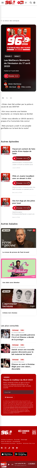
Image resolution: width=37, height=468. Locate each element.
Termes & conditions (7, 439)
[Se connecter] (34, 2)
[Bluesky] (13, 448)
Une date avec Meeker (11, 282)
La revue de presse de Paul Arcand (15, 252)
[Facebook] (3, 98)
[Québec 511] (34, 434)
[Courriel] (11, 98)
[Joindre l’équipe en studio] (25, 2)
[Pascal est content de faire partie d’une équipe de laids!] (5, 150)
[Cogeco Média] (23, 433)
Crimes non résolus (9, 313)
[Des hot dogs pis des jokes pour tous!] (5, 202)
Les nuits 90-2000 (21, 463)
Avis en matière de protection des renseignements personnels (19, 406)
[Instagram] (5, 448)
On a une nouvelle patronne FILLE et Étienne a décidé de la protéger (23, 337)
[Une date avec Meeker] (18, 268)
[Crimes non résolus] (18, 299)
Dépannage (24, 439)
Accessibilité (16, 441)
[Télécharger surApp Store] (7, 454)
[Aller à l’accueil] (10, 4)
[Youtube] (17, 448)
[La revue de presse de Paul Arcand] (18, 238)
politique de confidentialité (16, 411)
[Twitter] (7, 98)
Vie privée (17, 439)
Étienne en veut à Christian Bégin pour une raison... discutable (23, 366)
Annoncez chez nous (29, 443)
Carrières (19, 443)
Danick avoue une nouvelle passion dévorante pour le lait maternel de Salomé (23, 352)
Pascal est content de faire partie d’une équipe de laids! (23, 151)
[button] (9, 464)
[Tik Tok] (9, 448)
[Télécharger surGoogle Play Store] (20, 454)
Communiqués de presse (8, 443)
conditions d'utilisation (8, 412)
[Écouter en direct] (18, 2)
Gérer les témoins (6, 441)
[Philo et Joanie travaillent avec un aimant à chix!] (5, 177)
